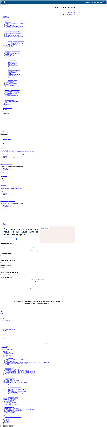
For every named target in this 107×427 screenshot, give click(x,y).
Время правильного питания (14, 394)
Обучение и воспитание (8, 374)
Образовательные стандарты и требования (14, 359)
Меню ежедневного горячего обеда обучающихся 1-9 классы (21, 373)
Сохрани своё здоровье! (13, 397)
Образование (8, 356)
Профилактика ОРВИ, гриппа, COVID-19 (17, 389)
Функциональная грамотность (11, 411)
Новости (5, 143)
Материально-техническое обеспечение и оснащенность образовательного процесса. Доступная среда (27, 362)
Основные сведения (9, 353)
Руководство (8, 360)
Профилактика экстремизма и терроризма (17, 391)
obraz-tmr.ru (46, 343)
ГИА (4, 418)
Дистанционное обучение (10, 405)
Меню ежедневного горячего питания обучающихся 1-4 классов (21, 371)
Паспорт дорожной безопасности (12, 408)
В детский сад (8, 421)
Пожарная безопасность (13, 388)
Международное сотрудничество (12, 369)
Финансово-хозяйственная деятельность (13, 365)
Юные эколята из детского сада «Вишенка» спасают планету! (17, 151)
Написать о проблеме (10, 239)
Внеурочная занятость (10, 378)
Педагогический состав (10, 361)
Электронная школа (7, 422)
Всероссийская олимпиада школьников (13, 410)
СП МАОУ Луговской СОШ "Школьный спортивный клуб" (18, 404)
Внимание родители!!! (12, 399)
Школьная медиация (9, 383)
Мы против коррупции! (13, 398)
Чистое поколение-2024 (13, 392)
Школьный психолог (9, 401)
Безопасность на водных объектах (15, 395)
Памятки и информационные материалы (14, 385)
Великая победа (8, 403)
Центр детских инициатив (11, 414)
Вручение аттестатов (6, 164)
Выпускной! (3, 176)
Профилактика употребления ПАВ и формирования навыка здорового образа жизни (26, 393)
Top (1, 425)
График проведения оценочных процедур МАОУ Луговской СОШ (19, 409)
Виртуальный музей (9, 407)
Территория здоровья (4, 257)
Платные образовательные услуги (12, 364)
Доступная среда (9, 368)
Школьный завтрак (12, 400)
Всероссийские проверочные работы (13, 417)
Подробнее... (3, 148)
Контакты (5, 423)
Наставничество (8, 413)
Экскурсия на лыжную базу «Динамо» (11, 188)
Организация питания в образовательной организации (17, 370)
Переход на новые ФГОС (10, 412)
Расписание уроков (9, 375)
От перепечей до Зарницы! (7, 201)
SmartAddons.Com (9, 349)
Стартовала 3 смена (5, 139)
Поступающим (6, 419)
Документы (7, 355)
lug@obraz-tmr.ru (71, 12)
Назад (4, 211)
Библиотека (7, 381)
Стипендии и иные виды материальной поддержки (16, 363)
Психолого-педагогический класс (12, 380)
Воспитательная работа (10, 379)
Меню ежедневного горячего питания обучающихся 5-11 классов (22, 372)
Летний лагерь (8, 384)
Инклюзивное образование (11, 402)
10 (3, 223)
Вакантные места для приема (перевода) (13, 367)
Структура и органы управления (12, 354)
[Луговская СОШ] (4, 4)
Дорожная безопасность (13, 390)
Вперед (4, 224)
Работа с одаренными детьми (11, 377)
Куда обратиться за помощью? (14, 387)
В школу (7, 420)
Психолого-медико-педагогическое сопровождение (16, 382)
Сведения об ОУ (6, 352)
